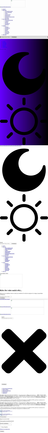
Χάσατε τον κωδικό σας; (5, 429)
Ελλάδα (3, 41)
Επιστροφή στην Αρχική (5, 299)
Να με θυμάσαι (4, 427)
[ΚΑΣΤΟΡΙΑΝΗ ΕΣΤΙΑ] (10, 145)
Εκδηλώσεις (4, 47)
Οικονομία (4, 43)
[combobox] (7, 318)
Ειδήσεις (4, 46)
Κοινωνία (4, 44)
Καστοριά (4, 42)
